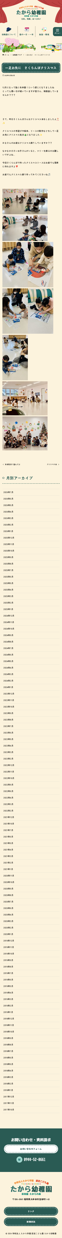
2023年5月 (8, 739)
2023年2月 (8, 758)
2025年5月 (8, 583)
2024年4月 (8, 667)
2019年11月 (8, 947)
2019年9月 (8, 960)
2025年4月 (8, 589)
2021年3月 (8, 856)
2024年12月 (8, 615)
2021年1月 (8, 869)
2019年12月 (8, 940)
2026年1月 (8, 531)
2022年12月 (8, 765)
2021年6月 (8, 836)
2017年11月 (8, 1103)
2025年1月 (8, 609)
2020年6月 (8, 908)
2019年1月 (8, 1012)
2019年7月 (8, 973)
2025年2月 (8, 602)
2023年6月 (8, 732)
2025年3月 (8, 596)
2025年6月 (8, 576)
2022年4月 (8, 797)
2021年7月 (8, 830)
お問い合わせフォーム (31, 1148)
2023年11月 (8, 700)
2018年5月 (8, 1064)
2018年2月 (8, 1083)
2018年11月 (8, 1025)
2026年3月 (8, 518)
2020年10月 (8, 882)
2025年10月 (8, 550)
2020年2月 (8, 927)
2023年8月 (8, 719)
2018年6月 (8, 1057)
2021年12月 (8, 817)
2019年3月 (8, 999)
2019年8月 (8, 966)
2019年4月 (8, 992)
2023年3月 (8, 752)
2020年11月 (8, 875)
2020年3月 (8, 921)
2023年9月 (8, 713)
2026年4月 (8, 511)
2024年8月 (8, 641)
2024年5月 (8, 661)
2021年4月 (8, 849)
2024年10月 (8, 628)
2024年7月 (8, 648)
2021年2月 (8, 862)
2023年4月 (8, 745)
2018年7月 (8, 1051)
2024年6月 (8, 654)
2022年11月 (8, 771)
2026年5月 (8, 505)
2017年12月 (8, 1096)
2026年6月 (8, 498)
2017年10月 (8, 1109)
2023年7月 (8, 726)
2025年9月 (8, 557)
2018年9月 (8, 1038)
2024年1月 (8, 687)
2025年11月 (8, 544)
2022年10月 (8, 778)
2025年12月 (8, 537)
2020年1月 (8, 934)
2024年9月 (8, 635)
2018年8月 (8, 1044)
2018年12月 (8, 1018)
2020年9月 (8, 888)
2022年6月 (8, 791)
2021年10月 (8, 823)
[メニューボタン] (57, 32)
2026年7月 (8, 492)
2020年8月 (8, 895)
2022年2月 (8, 810)
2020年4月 (8, 914)
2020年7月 (8, 901)
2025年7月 (8, 570)
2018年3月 (8, 1077)
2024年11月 (8, 622)
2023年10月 (8, 706)
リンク (31, 1211)
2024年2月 (8, 680)
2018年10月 (8, 1031)
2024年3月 (8, 674)
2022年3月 (8, 804)
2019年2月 (8, 1005)
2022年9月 (8, 784)
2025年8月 (8, 563)
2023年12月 (8, 693)
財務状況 (31, 1221)
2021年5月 (8, 843)
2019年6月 (8, 979)
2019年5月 (8, 986)
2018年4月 (8, 1070)
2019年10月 (8, 953)
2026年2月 (8, 524)
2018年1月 (8, 1090)
